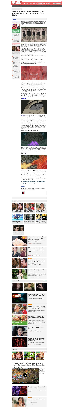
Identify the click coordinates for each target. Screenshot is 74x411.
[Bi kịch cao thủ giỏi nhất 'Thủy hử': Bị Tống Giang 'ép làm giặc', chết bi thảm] (16, 48)
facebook (58, 1)
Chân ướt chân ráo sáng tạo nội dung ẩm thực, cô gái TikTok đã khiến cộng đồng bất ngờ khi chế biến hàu (37, 238)
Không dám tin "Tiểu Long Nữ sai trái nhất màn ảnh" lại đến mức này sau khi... (29, 211)
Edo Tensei (24, 26)
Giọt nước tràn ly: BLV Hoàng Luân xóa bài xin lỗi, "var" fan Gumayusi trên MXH (16, 66)
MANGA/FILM (40, 3)
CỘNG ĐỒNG (48, 3)
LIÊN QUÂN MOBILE (27, 5)
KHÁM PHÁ (35, 3)
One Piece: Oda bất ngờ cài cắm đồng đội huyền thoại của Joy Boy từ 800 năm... (41, 222)
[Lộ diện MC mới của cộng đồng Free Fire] (19, 331)
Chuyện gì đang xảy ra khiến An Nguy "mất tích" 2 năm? (40, 211)
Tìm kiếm (60, 3)
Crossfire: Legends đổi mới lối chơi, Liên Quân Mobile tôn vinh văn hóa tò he (36, 317)
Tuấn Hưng (29, 255)
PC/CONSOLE (53, 5)
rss (61, 1)
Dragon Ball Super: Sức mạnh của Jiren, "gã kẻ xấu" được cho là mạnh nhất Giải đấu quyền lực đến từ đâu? (16, 40)
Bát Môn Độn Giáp (25, 64)
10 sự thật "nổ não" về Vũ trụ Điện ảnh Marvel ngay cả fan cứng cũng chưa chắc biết (16, 35)
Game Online (34, 255)
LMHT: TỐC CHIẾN (35, 5)
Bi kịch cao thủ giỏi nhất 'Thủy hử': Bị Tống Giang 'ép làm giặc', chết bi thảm (16, 53)
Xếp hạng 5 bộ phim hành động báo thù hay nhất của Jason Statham (29, 222)
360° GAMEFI (59, 5)
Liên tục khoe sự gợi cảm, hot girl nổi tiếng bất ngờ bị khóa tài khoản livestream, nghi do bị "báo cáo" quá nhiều (36, 249)
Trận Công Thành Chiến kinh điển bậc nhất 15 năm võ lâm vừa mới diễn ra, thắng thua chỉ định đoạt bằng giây (29, 365)
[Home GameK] (13, 6)
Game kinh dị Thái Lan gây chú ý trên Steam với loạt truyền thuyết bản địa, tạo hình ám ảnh (36, 339)
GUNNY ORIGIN (17, 5)
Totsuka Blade (24, 153)
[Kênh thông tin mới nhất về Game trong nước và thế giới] (16, 3)
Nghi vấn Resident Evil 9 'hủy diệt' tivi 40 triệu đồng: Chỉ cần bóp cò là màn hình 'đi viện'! (16, 62)
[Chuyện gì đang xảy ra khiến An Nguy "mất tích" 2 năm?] (41, 206)
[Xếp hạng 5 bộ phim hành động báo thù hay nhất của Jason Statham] (29, 217)
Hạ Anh (29, 404)
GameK (14, 9)
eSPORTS (30, 3)
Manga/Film (19, 9)
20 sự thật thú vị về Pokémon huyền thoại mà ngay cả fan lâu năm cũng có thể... (16, 222)
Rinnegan (24, 98)
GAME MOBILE (26, 3)
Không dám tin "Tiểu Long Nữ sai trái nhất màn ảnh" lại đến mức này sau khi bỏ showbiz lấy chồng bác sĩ (36, 307)
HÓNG (44, 3)
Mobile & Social (35, 243)
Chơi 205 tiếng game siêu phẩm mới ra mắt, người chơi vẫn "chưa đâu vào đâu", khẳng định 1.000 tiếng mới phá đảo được (16, 57)
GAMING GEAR (41, 5)
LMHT (22, 5)
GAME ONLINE (47, 5)
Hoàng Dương (30, 243)
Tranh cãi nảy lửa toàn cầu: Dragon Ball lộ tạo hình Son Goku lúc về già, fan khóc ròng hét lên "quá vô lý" (16, 77)
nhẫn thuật (30, 188)
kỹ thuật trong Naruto (36, 188)
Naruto (42, 43)
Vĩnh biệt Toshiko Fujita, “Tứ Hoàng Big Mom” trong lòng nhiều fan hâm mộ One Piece (15, 31)
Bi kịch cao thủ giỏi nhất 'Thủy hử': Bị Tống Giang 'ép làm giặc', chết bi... (17, 211)
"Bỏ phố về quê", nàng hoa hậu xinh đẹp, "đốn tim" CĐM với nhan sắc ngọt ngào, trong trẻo (36, 271)
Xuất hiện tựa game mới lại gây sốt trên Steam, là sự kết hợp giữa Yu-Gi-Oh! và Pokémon (36, 388)
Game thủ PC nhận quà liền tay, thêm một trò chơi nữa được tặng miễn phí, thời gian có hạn (36, 295)
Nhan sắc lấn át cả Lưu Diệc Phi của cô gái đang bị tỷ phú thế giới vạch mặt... (18, 233)
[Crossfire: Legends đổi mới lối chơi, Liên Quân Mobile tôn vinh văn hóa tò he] (19, 320)
